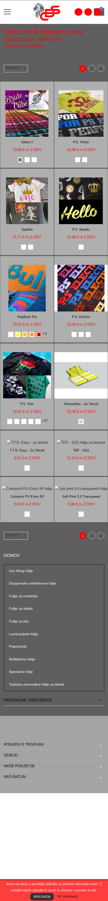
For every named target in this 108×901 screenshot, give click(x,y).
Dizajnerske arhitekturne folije (32, 583)
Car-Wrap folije (21, 571)
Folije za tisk (19, 621)
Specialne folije (21, 672)
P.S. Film (27, 404)
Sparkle (27, 229)
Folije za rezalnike (23, 596)
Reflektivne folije (22, 659)
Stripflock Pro (27, 317)
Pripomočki (18, 646)
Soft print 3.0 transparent (81, 496)
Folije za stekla (21, 608)
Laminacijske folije (23, 634)
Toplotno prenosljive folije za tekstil (36, 684)
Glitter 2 (27, 142)
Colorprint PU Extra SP (27, 496)
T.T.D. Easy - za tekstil (27, 450)
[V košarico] (22, 86)
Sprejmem (41, 897)
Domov (12, 555)
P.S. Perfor (81, 142)
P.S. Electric (81, 317)
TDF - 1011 (81, 450)
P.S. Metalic (81, 229)
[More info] (32, 86)
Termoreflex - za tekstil (81, 404)
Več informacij (67, 896)
